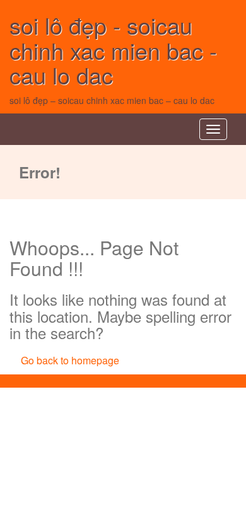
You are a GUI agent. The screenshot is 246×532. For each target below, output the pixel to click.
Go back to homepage (70, 360)
